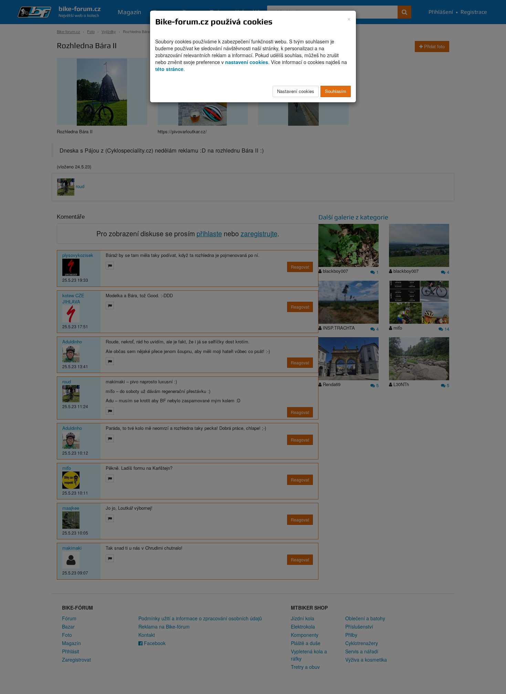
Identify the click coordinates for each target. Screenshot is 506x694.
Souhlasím (335, 91)
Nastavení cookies (295, 91)
